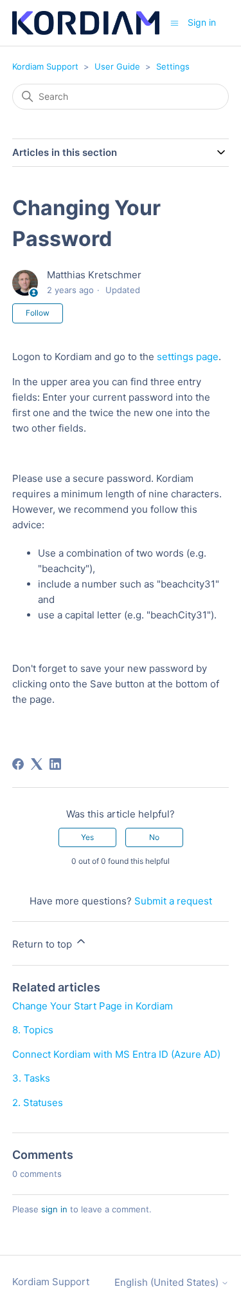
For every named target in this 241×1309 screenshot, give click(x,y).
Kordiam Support (45, 66)
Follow (37, 313)
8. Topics (32, 1030)
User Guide (117, 66)
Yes (87, 837)
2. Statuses (37, 1102)
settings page (188, 356)
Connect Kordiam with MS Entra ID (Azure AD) (116, 1054)
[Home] (85, 23)
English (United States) (167, 1282)
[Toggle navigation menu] (174, 22)
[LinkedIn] (55, 764)
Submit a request (173, 901)
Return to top (43, 944)
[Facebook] (18, 764)
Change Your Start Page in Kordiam (92, 1006)
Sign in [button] (202, 22)
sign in (54, 1209)
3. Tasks (31, 1078)
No (154, 837)
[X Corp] (36, 764)
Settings (173, 66)
